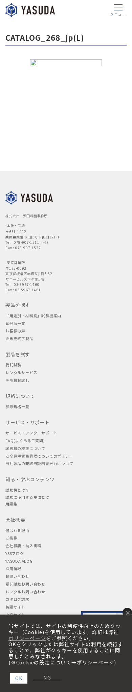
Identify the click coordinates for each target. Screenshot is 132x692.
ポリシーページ (27, 638)
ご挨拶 (11, 537)
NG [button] (45, 677)
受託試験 (13, 364)
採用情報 (13, 568)
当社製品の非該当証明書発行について (39, 463)
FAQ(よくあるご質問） (26, 440)
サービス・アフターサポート (31, 432)
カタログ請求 (17, 599)
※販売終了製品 (19, 338)
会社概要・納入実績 (23, 545)
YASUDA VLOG (19, 561)
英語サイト (15, 606)
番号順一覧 (15, 323)
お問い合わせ (17, 576)
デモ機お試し (17, 380)
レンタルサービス (21, 372)
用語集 (11, 503)
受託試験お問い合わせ (25, 584)
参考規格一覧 (17, 406)
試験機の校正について (25, 448)
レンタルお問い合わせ (25, 591)
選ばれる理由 (17, 530)
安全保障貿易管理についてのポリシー (39, 456)
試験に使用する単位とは (27, 497)
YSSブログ (14, 553)
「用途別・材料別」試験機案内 (33, 315)
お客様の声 (15, 330)
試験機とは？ (17, 490)
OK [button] (18, 678)
